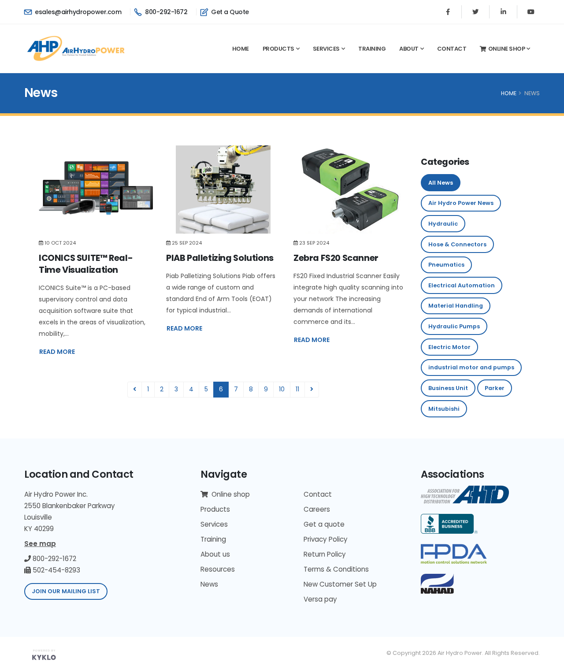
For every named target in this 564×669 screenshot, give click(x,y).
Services (326, 49)
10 (282, 389)
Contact (452, 49)
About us (215, 554)
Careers (317, 509)
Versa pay (320, 599)
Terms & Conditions (336, 569)
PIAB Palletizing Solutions (220, 258)
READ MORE (57, 351)
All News (440, 182)
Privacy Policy (326, 539)
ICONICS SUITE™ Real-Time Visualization (86, 264)
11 (297, 389)
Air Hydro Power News (461, 203)
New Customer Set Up (340, 584)
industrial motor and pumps (471, 367)
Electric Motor (449, 347)
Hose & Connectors (457, 244)
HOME (508, 93)
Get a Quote (229, 11)
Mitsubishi (444, 409)
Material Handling (455, 305)
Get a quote (324, 524)
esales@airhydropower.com (77, 11)
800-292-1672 (165, 11)
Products (278, 49)
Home (240, 49)
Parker (495, 388)
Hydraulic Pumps (454, 326)
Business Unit (448, 388)
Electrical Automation (461, 285)
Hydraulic (443, 223)
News (209, 584)
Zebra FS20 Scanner (335, 258)
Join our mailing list (66, 591)
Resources (217, 569)
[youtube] (531, 12)
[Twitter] (475, 12)
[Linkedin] (503, 12)
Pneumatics (446, 264)
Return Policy (325, 554)
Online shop (506, 49)
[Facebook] (447, 12)
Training (372, 49)
